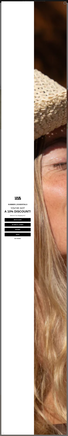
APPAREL (17, 229)
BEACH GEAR (17, 220)
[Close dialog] (65, 3)
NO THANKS (17, 238)
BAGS (17, 234)
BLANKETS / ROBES (17, 225)
